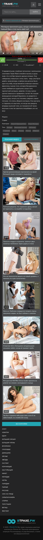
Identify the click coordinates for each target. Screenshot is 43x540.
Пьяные (5, 487)
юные (14, 131)
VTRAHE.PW (13, 527)
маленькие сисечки (21, 127)
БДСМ (4, 436)
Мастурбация (7, 470)
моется (28, 131)
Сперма (5, 501)
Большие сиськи (9, 439)
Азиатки (5, 432)
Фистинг (5, 511)
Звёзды (5, 460)
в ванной (36, 131)
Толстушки (6, 504)
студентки (6, 131)
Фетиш (4, 508)
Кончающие (7, 467)
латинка (21, 131)
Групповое (6, 450)
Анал (4, 429)
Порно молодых (33, 124)
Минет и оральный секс (18, 124)
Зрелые (5, 456)
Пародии (5, 484)
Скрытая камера (8, 497)
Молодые (5, 477)
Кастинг (5, 463)
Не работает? (30, 65)
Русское (5, 491)
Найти (35, 12)
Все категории (21, 424)
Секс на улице (7, 494)
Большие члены (8, 443)
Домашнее (6, 453)
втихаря (9, 127)
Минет (4, 473)
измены (5, 134)
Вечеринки (6, 446)
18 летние (32, 127)
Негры (4, 480)
